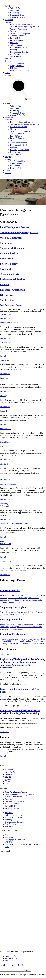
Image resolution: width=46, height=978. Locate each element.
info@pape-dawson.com (15, 840)
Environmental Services (19, 47)
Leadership (14, 13)
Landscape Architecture (19, 52)
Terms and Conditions (14, 956)
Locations (9, 20)
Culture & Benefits (17, 17)
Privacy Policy (11, 958)
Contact (8, 75)
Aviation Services (17, 36)
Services (8, 22)
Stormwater (15, 31)
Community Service (18, 15)
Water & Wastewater (18, 29)
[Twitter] (19, 910)
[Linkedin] (19, 930)
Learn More (5, 318)
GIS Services (15, 54)
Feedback (9, 961)
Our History (15, 10)
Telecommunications (18, 45)
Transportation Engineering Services (24, 26)
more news (4, 654)
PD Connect (15, 68)
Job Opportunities (17, 63)
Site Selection (15, 56)
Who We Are (15, 8)
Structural (14, 43)
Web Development (7, 965)
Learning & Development (20, 70)
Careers (8, 779)
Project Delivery (16, 38)
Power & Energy (17, 40)
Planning (13, 49)
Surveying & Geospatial (20, 33)
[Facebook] (19, 949)
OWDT (21, 965)
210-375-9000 (11, 842)
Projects (8, 59)
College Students (17, 66)
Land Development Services (21, 24)
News (7, 72)
